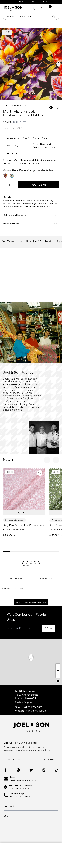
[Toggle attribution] (58, 681)
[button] (31, 658)
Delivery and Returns (14, 215)
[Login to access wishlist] (57, 107)
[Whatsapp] (18, 770)
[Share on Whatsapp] (51, 107)
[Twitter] (31, 770)
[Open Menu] (56, 8)
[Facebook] (5, 770)
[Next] (56, 460)
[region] (31, 662)
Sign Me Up (48, 760)
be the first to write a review (31, 602)
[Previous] (47, 460)
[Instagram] (44, 770)
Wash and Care (11, 224)
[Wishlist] (41, 8)
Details (7, 197)
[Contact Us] (34, 8)
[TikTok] (56, 770)
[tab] (15, 578)
